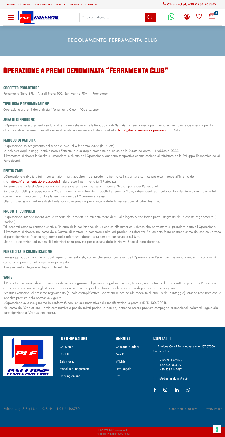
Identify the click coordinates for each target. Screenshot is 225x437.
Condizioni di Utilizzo (183, 408)
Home (11, 4)
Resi (118, 376)
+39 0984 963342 (202, 4)
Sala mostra (43, 4)
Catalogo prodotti (127, 347)
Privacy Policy (213, 408)
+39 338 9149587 (171, 369)
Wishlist (121, 361)
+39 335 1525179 (170, 365)
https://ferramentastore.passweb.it (143, 130)
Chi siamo (75, 4)
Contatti (91, 4)
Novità (60, 4)
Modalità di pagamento (75, 368)
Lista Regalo (123, 368)
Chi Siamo (66, 347)
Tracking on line (70, 376)
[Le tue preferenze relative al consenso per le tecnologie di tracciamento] (217, 429)
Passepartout (119, 430)
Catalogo (24, 4)
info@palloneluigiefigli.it (173, 379)
